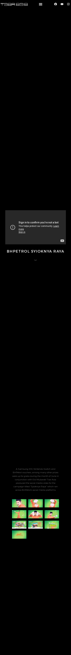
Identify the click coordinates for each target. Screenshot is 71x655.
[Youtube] (62, 4)
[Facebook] (55, 4)
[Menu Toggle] (40, 4)
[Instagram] (68, 4)
